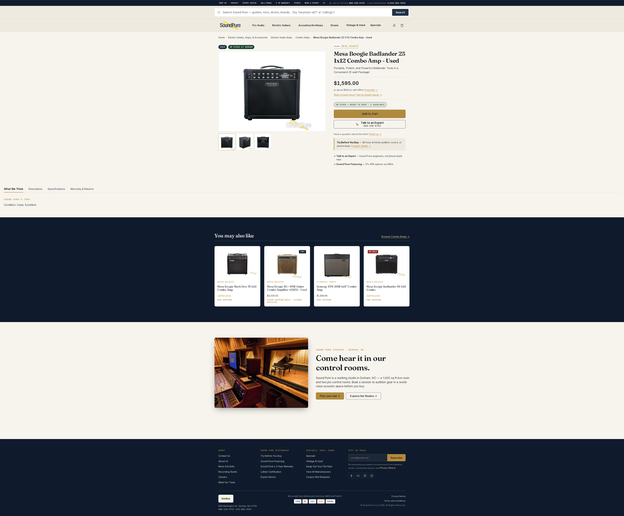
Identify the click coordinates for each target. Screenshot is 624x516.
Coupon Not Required (318, 477)
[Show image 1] (226, 142)
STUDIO (297, 3)
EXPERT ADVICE (250, 3)
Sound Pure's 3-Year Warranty (277, 466)
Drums (335, 25)
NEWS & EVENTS (312, 3)
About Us (223, 461)
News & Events (226, 466)
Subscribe (396, 457)
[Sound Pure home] (230, 25)
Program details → (361, 146)
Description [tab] (35, 189)
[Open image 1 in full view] (272, 91)
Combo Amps (303, 37)
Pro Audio (258, 25)
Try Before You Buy (271, 455)
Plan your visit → (330, 396)
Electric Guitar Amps (281, 37)
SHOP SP (223, 3)
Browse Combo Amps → (395, 236)
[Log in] (394, 25)
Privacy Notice (388, 467)
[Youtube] (358, 476)
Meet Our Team (226, 482)
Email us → (375, 134)
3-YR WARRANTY (283, 3)
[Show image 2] (245, 142)
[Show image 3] (263, 142)
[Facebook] (351, 476)
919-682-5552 (243, 509)
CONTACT (234, 3)
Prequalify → (371, 90)
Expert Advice (268, 477)
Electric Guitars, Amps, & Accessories (248, 37)
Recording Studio (227, 471)
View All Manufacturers (318, 471)
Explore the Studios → (363, 396)
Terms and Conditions (395, 501)
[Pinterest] (372, 476)
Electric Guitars (281, 25)
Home (221, 37)
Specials (375, 25)
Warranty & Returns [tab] (82, 189)
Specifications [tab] (56, 189)
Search (400, 12)
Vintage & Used (355, 25)
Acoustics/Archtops (310, 25)
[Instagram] (365, 476)
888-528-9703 (226, 509)
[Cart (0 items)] (402, 25)
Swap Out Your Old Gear (319, 466)
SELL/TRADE (266, 3)
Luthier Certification (271, 471)
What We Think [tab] (13, 189)
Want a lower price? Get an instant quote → (358, 94)
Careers (222, 477)
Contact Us (224, 455)
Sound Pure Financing (272, 461)
